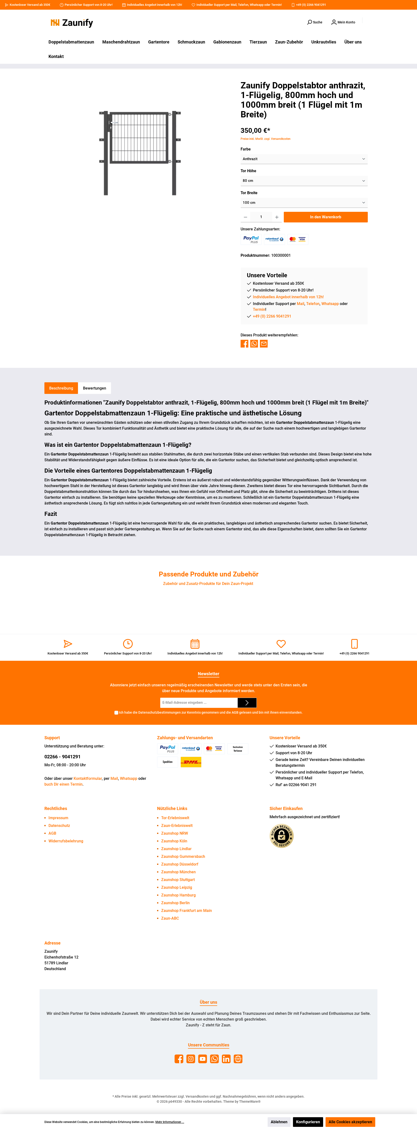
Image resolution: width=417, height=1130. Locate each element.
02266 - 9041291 (62, 757)
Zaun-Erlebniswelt (177, 825)
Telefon (243, 5)
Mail (233, 5)
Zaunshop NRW (174, 833)
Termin (276, 5)
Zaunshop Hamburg (178, 895)
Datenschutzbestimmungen (159, 712)
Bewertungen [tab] (94, 388)
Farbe (246, 149)
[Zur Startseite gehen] (70, 22)
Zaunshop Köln (174, 841)
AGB (235, 712)
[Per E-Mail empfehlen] (264, 343)
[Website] (238, 1058)
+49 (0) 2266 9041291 (311, 5)
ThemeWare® (250, 1101)
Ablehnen (279, 1122)
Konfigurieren (308, 1122)
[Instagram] (190, 1058)
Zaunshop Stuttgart (178, 879)
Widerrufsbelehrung (66, 841)
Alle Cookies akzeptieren (350, 1122)
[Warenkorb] (369, 20)
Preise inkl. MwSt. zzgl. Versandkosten (266, 139)
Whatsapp (257, 5)
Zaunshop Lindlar (176, 848)
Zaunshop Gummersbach (183, 856)
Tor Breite (249, 193)
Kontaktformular (88, 778)
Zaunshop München (178, 872)
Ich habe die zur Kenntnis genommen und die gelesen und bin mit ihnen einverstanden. (211, 712)
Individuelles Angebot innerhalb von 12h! (154, 5)
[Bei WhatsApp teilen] (254, 343)
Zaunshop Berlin (175, 903)
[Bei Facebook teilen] (244, 343)
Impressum (58, 818)
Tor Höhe (248, 171)
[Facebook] (179, 1058)
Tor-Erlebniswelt (175, 818)
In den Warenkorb (325, 217)
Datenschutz (59, 825)
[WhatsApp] (214, 1058)
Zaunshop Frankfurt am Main (186, 910)
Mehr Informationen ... (169, 1122)
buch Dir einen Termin (63, 784)
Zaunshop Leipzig (176, 887)
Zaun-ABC (170, 918)
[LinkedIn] (226, 1058)
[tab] (61, 388)
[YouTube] (202, 1058)
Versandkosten (197, 1096)
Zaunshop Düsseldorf (179, 864)
